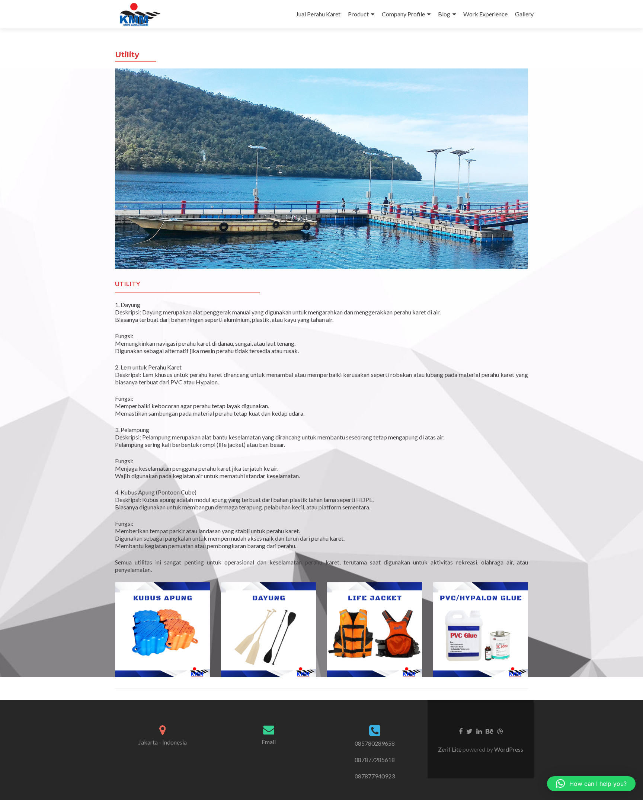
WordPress (508, 749)
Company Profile (403, 13)
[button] (591, 783)
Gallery (524, 13)
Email (269, 741)
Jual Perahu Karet (318, 13)
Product (358, 13)
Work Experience (485, 13)
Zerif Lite (450, 749)
